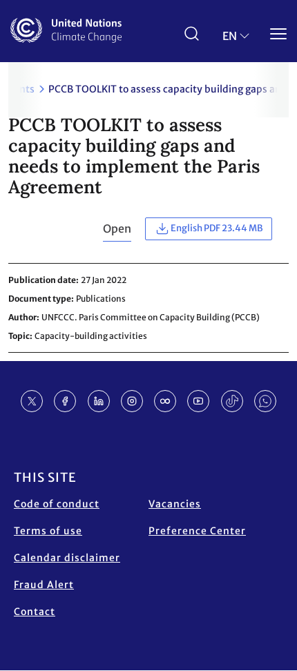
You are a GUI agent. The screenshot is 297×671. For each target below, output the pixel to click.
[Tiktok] (232, 401)
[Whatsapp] (265, 401)
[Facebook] (65, 401)
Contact (34, 611)
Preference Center (197, 531)
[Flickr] (165, 401)
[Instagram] (132, 401)
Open (117, 228)
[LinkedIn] (99, 401)
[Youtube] (198, 401)
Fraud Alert (44, 584)
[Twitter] (32, 401)
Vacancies (174, 504)
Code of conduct (56, 504)
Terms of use (48, 531)
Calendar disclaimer (67, 558)
